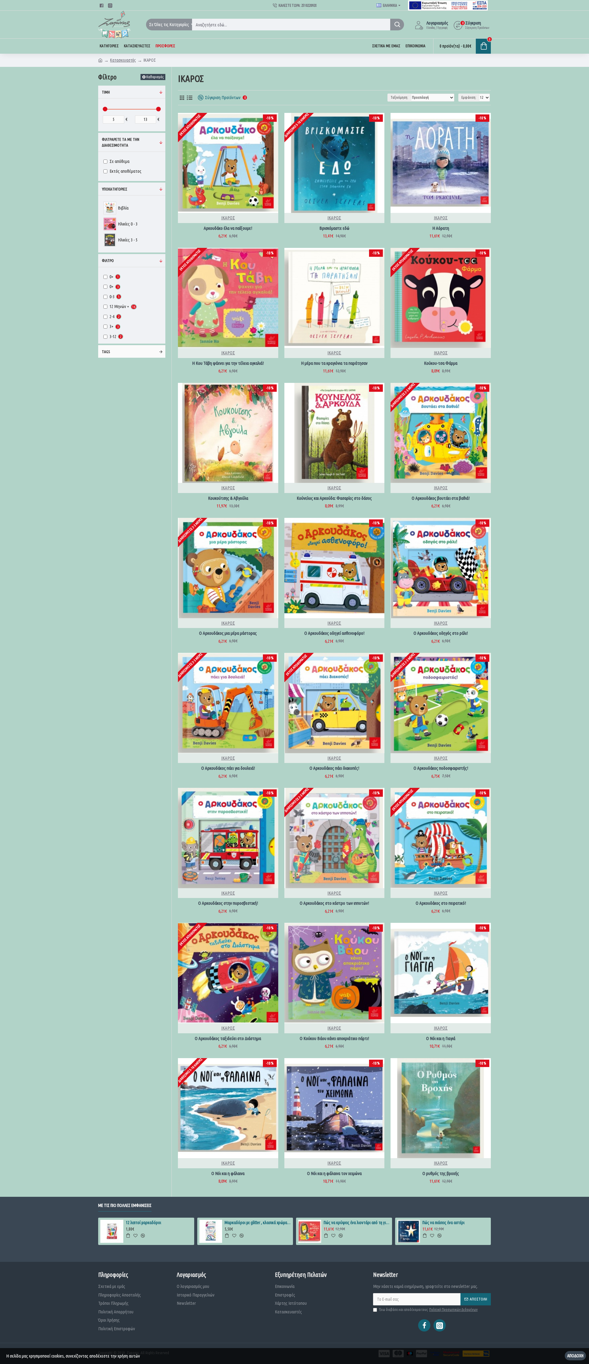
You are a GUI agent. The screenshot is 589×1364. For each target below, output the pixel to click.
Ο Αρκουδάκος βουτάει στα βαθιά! (441, 498)
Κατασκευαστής (123, 60)
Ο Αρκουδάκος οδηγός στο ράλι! (441, 633)
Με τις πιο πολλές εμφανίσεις (125, 1205)
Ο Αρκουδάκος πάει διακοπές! (334, 768)
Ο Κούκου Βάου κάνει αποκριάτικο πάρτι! (334, 1038)
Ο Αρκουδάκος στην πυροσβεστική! (228, 903)
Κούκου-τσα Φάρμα (440, 363)
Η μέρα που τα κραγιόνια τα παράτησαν (334, 363)
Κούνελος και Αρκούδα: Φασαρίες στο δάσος (334, 498)
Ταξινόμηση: (399, 97)
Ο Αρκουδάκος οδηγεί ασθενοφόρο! (334, 633)
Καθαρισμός (155, 77)
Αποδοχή (575, 1355)
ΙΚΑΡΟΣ (228, 217)
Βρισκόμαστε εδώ (334, 228)
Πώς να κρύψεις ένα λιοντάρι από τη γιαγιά (357, 1222)
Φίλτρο (108, 260)
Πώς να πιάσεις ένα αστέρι (443, 1222)
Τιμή (106, 92)
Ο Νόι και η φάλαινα (227, 1173)
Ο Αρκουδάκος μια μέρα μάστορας (228, 633)
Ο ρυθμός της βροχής (440, 1173)
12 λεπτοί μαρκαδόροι (143, 1222)
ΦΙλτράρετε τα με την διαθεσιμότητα (120, 142)
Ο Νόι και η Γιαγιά (440, 1038)
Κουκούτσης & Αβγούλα (228, 498)
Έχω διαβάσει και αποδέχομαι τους (428, 1310)
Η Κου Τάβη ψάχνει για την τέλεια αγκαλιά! (228, 363)
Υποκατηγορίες (114, 189)
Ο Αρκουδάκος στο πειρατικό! (441, 903)
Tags (106, 351)
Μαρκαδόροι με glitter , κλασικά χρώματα (258, 1222)
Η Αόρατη (440, 228)
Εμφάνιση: (468, 97)
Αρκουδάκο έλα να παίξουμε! (228, 228)
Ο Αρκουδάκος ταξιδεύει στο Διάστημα (228, 1038)
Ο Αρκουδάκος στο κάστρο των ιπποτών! (334, 903)
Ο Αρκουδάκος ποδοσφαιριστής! (441, 768)
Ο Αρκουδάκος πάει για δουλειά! (228, 768)
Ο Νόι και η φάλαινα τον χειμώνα (334, 1173)
